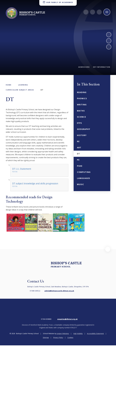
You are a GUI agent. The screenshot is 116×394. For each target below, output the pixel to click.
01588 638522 (35, 291)
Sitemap (46, 337)
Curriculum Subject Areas (20, 90)
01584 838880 (46, 319)
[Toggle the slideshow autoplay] (108, 46)
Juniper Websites (63, 333)
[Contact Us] (85, 12)
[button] (107, 249)
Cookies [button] (70, 337)
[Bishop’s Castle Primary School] (11, 13)
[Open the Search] (99, 12)
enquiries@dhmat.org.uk (67, 319)
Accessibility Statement (95, 333)
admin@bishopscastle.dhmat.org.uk (59, 291)
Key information (101, 67)
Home (8, 85)
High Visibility (78, 333)
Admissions (84, 67)
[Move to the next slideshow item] (108, 34)
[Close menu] (106, 12)
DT (42, 90)
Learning (23, 85)
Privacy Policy (58, 337)
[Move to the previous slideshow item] (108, 40)
